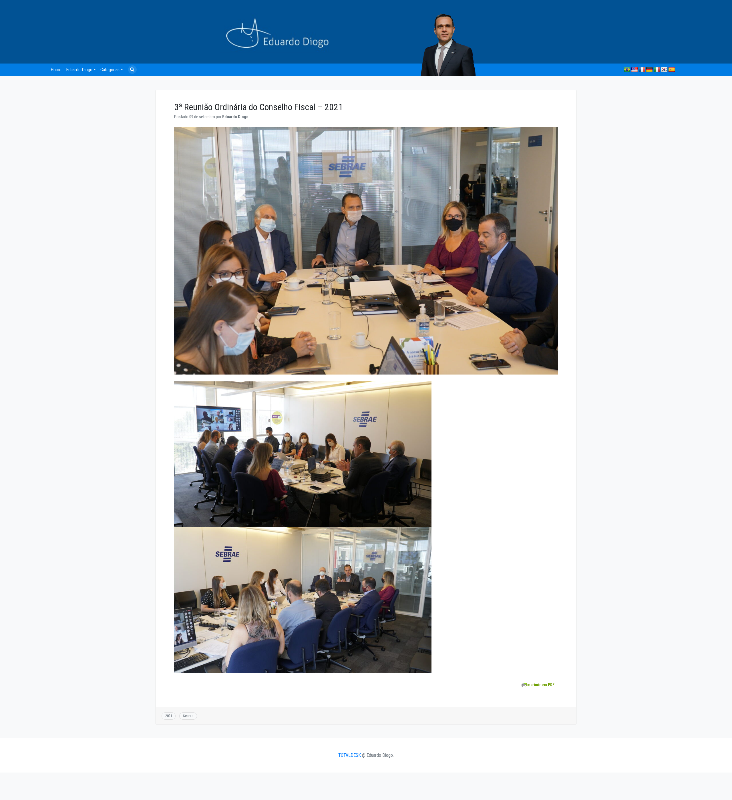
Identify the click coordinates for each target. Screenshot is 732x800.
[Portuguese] (627, 70)
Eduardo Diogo (79, 69)
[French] (641, 70)
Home (56, 69)
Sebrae (188, 716)
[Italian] (656, 70)
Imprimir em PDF (540, 684)
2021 (168, 716)
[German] (649, 70)
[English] (634, 70)
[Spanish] (671, 70)
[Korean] (664, 70)
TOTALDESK (349, 755)
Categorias (110, 69)
